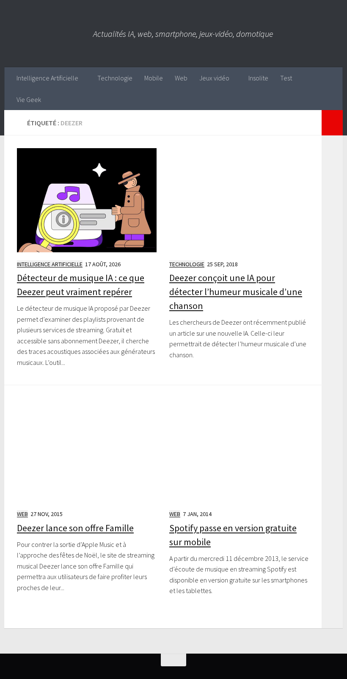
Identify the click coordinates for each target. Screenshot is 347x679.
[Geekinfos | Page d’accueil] (48, 33)
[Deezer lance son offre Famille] (87, 450)
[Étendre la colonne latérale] (332, 122)
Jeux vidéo (214, 78)
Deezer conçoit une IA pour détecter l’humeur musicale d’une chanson (235, 292)
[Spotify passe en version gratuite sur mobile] (239, 450)
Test (286, 78)
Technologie (114, 78)
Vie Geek (29, 99)
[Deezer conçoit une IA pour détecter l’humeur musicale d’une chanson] (239, 200)
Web (181, 78)
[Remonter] (173, 660)
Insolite (258, 78)
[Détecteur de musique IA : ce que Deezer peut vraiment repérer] (87, 200)
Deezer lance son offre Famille (75, 528)
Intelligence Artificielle (47, 78)
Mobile (153, 78)
